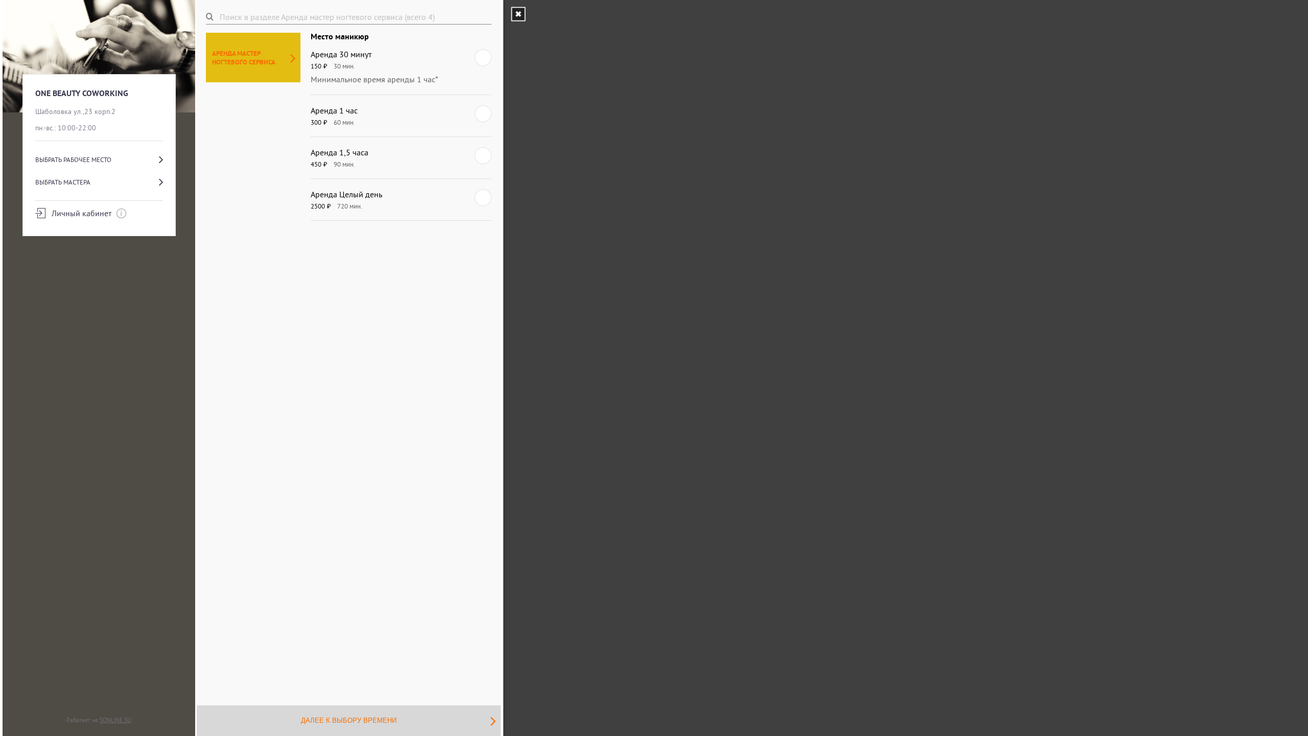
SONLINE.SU (115, 720)
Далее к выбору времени (348, 720)
